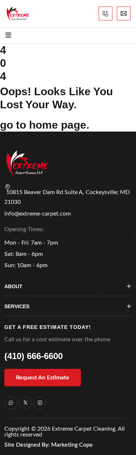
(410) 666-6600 (33, 356)
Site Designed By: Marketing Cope (48, 445)
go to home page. (44, 125)
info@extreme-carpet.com (37, 214)
